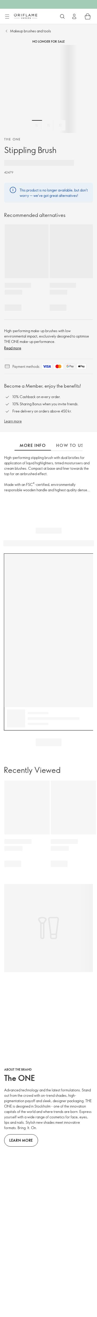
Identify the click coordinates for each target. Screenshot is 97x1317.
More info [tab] (33, 445)
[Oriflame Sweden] (26, 16)
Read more (12, 347)
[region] (48, 89)
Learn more (13, 421)
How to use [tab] (71, 445)
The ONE (12, 139)
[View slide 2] (48, 125)
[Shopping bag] (87, 16)
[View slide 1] (37, 125)
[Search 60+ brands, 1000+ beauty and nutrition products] (62, 16)
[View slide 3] (60, 125)
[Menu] (7, 17)
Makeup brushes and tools (30, 30)
